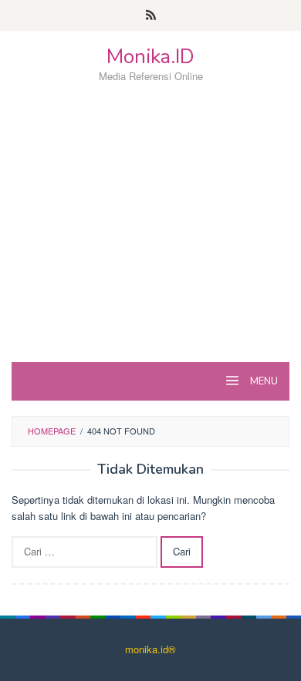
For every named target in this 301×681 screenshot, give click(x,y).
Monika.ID (150, 56)
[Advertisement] (150, 249)
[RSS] (151, 15)
